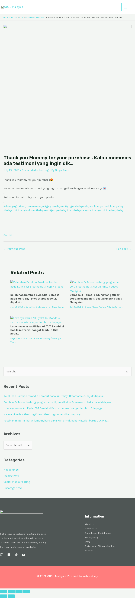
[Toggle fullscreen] (11, 591)
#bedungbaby (114, 210)
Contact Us (91, 528)
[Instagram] (1, 554)
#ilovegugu (11, 206)
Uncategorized (13, 488)
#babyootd (98, 210)
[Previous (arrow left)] (3, 596)
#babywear (42, 210)
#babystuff (10, 210)
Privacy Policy (91, 537)
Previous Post (14, 248)
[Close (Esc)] (26, 591)
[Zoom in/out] (3, 591)
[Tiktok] (16, 554)
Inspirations (11, 475)
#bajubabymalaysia (79, 210)
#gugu (69, 206)
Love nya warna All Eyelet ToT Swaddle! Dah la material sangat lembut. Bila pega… (37, 330)
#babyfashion (26, 210)
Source (8, 235)
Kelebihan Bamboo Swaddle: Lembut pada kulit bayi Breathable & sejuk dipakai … (35, 298)
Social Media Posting (35, 170)
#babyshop (117, 206)
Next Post (123, 248)
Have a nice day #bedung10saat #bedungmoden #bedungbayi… (43, 414)
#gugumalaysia (54, 206)
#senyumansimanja (31, 206)
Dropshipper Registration (98, 533)
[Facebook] (9, 554)
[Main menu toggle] (125, 7)
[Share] (18, 591)
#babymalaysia (84, 206)
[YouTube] (23, 554)
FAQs (87, 541)
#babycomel (101, 206)
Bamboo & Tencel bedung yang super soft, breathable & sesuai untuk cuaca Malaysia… (96, 298)
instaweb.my (90, 576)
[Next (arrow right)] (11, 596)
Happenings (11, 469)
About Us (89, 524)
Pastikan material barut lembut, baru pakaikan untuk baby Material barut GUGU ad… (56, 420)
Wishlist (89, 550)
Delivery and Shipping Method (100, 546)
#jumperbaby (57, 210)
